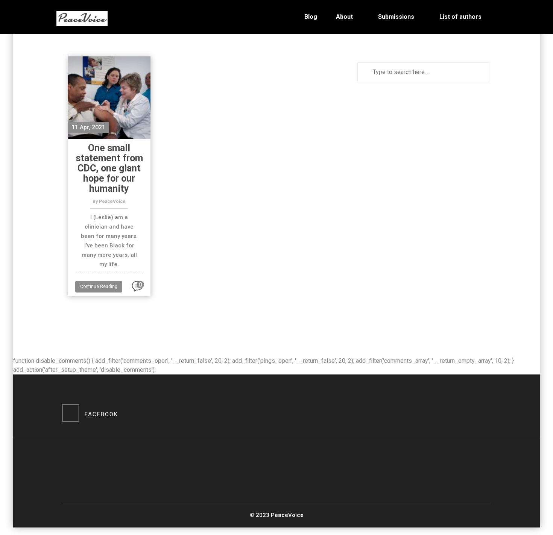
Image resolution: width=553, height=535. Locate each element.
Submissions (396, 16)
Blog (310, 16)
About (344, 16)
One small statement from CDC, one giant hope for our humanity (109, 168)
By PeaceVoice (109, 201)
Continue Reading (98, 286)
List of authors (460, 16)
